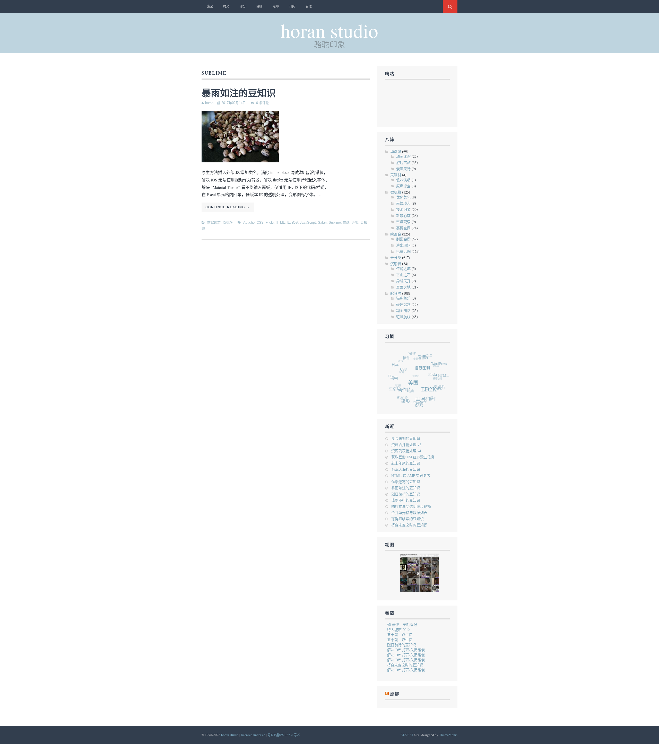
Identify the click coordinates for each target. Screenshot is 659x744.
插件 (410, 359)
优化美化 (403, 197)
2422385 (407, 734)
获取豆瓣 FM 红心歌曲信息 (413, 456)
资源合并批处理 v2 (406, 444)
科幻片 (399, 395)
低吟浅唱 (403, 179)
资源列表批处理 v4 (406, 450)
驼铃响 (395, 293)
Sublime (335, 222)
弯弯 (401, 366)
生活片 (394, 386)
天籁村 (395, 174)
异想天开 (403, 280)
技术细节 (403, 209)
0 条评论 (262, 103)
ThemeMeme (448, 734)
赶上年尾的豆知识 (405, 463)
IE (288, 222)
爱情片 (427, 360)
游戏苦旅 (403, 162)
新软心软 (403, 215)
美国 (415, 386)
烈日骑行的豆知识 (405, 494)
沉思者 (395, 263)
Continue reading (227, 207)
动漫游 (395, 151)
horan (209, 103)
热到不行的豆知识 (405, 500)
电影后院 (403, 251)
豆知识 (430, 356)
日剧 (422, 385)
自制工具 (426, 372)
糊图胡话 (403, 310)
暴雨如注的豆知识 (239, 93)
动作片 (405, 391)
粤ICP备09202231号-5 (283, 734)
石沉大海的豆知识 (405, 469)
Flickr (270, 222)
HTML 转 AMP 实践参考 (410, 475)
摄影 (403, 400)
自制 (259, 6)
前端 (346, 222)
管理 (309, 6)
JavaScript (308, 222)
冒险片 (415, 353)
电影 (420, 402)
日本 (397, 363)
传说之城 (403, 268)
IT (389, 371)
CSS (260, 222)
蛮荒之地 (403, 287)
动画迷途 (403, 156)
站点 (407, 386)
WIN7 (414, 371)
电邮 (276, 6)
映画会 (395, 234)
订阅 (292, 6)
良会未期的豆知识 (405, 438)
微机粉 (228, 222)
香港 (425, 364)
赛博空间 (403, 227)
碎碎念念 (403, 304)
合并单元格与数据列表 (409, 512)
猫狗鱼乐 (403, 298)
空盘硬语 (403, 221)
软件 (430, 401)
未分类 (395, 257)
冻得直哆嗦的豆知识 (407, 518)
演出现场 (403, 245)
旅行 (402, 357)
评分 (243, 6)
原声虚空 (403, 185)
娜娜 (395, 381)
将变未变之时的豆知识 (409, 524)
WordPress (441, 368)
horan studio (329, 30)
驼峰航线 (403, 316)
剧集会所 (403, 239)
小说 (425, 397)
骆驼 (210, 6)
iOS (295, 222)
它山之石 (403, 274)
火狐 (355, 222)
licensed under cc (253, 734)
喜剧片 (439, 391)
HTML (280, 222)
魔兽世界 (419, 356)
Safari (322, 222)
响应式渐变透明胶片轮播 (411, 506)
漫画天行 (403, 168)
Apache (249, 222)
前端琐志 (214, 222)
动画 (396, 377)
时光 (226, 6)
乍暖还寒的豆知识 (405, 481)
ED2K (430, 394)
